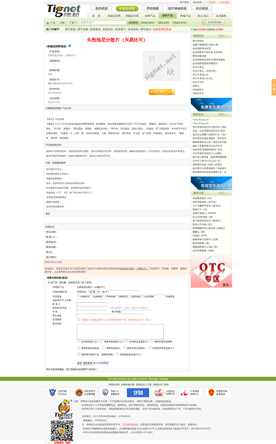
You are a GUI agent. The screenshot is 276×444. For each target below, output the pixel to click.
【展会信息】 (163, 22)
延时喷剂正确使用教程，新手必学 (209, 138)
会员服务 (221, 15)
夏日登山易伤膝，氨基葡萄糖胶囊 (209, 157)
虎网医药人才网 (144, 384)
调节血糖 (83, 29)
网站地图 (153, 379)
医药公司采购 (199, 224)
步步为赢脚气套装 (202, 205)
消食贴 (196, 235)
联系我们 (122, 379)
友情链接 (163, 379)
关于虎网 (112, 379)
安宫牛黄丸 (198, 67)
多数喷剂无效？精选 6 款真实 (207, 164)
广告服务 (211, 2)
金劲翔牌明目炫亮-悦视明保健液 (209, 59)
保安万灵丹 (198, 82)
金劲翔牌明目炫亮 (202, 48)
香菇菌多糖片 (199, 198)
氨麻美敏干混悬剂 (202, 239)
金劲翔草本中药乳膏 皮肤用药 (207, 52)
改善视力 (120, 29)
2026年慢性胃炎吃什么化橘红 (207, 153)
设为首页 (197, 2)
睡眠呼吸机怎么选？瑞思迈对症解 (209, 142)
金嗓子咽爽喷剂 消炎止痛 (205, 44)
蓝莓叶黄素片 (199, 213)
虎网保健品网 (127, 384)
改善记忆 (108, 29)
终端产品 (185, 15)
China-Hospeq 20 (200, 119)
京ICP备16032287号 (200, 428)
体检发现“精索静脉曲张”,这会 (207, 149)
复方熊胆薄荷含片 (202, 220)
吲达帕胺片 (198, 89)
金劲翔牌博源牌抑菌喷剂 (205, 63)
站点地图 (224, 2)
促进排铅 (133, 29)
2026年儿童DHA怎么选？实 (206, 160)
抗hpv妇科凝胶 (200, 217)
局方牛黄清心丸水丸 (203, 78)
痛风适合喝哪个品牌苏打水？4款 (209, 134)
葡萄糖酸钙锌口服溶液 (204, 228)
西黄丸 (196, 86)
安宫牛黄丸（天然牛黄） (205, 71)
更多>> (223, 35)
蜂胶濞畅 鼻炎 (200, 56)
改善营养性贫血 (162, 29)
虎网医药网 (114, 384)
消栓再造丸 (198, 93)
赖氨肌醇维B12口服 (202, 247)
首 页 (96, 15)
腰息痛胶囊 (198, 243)
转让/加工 (203, 15)
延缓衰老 (95, 29)
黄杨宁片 (197, 209)
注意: (76, 401)
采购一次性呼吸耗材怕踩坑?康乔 (209, 131)
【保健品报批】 (147, 22)
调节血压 (145, 29)
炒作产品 (167, 15)
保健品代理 (132, 15)
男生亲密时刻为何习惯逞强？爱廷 (209, 127)
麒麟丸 (196, 232)
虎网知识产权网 (161, 384)
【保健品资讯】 (179, 22)
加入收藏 (132, 379)
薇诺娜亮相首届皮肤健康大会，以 (209, 172)
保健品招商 (114, 15)
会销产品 (150, 15)
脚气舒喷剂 (198, 41)
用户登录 (184, 2)
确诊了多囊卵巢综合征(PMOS (207, 146)
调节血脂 (70, 29)
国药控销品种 (199, 202)
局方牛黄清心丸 (200, 74)
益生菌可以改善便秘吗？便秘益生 (209, 168)
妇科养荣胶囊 (199, 250)
